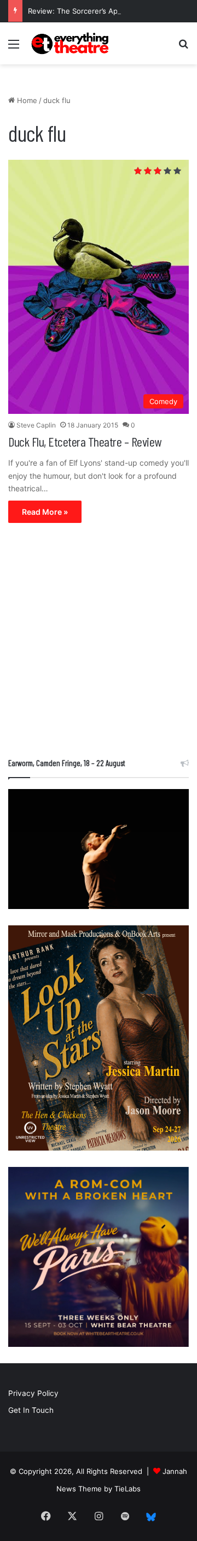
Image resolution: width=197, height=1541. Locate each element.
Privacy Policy (33, 1393)
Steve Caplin (36, 425)
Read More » (45, 511)
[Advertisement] (98, 643)
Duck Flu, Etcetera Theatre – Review (84, 441)
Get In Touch (31, 1410)
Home (26, 100)
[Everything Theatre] (71, 43)
